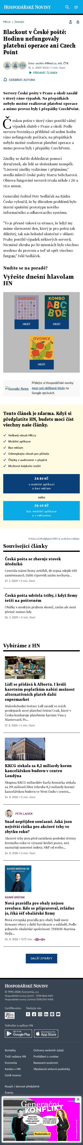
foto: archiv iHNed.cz (42, 63)
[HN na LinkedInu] (46, 1014)
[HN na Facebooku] (34, 1014)
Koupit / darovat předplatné (22, 1086)
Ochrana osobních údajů (48, 1050)
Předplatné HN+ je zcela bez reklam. (60, 538)
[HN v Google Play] (18, 1034)
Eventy (9, 1092)
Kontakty (10, 1050)
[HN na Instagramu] (40, 1014)
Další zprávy (41, 958)
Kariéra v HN (13, 1069)
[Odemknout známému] (78, 22)
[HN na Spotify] (52, 1014)
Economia (11, 1063)
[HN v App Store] (46, 1034)
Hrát (27, 324)
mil (60, 63)
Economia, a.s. (30, 992)
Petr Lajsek (24, 813)
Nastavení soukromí (45, 1063)
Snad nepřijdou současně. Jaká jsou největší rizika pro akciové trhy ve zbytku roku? (38, 827)
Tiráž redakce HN (15, 1056)
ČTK (65, 63)
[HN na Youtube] (58, 1014)
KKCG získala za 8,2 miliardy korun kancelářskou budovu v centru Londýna (38, 771)
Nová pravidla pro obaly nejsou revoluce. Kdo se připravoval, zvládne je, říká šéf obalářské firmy (39, 908)
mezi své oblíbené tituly (48, 388)
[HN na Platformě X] (28, 1014)
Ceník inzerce (13, 1075)
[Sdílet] (70, 22)
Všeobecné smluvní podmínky (51, 1069)
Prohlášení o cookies (45, 1056)
